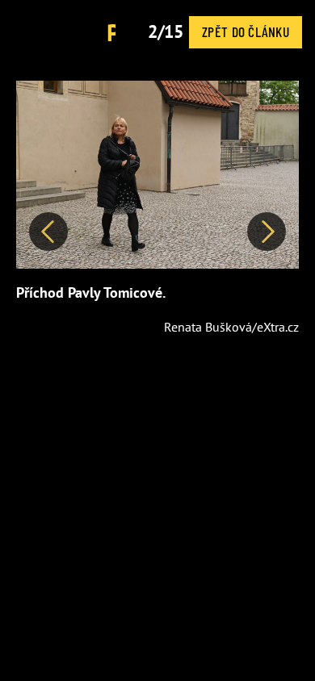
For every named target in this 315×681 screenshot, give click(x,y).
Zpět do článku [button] (245, 31)
